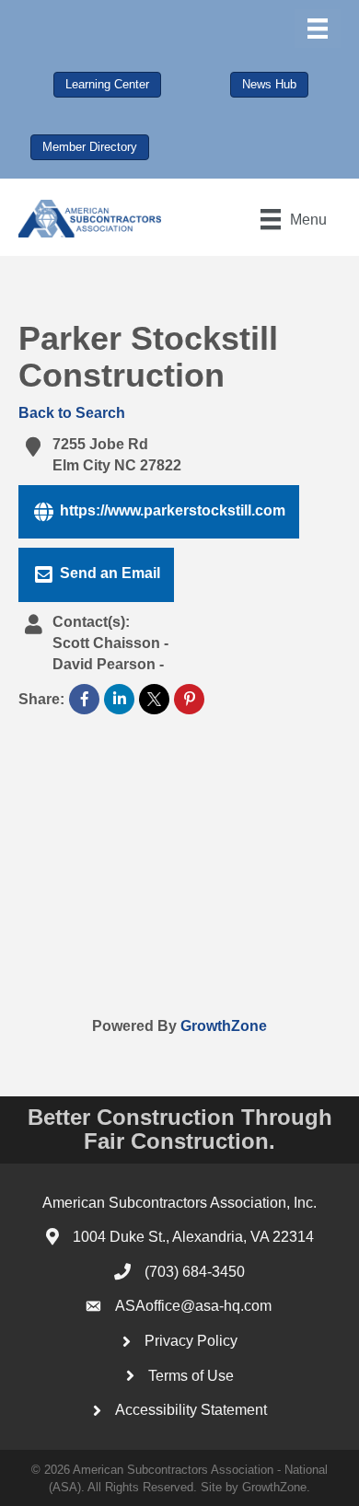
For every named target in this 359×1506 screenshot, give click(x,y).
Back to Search (71, 413)
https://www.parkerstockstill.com (172, 510)
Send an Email (110, 574)
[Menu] (318, 28)
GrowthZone (223, 1026)
